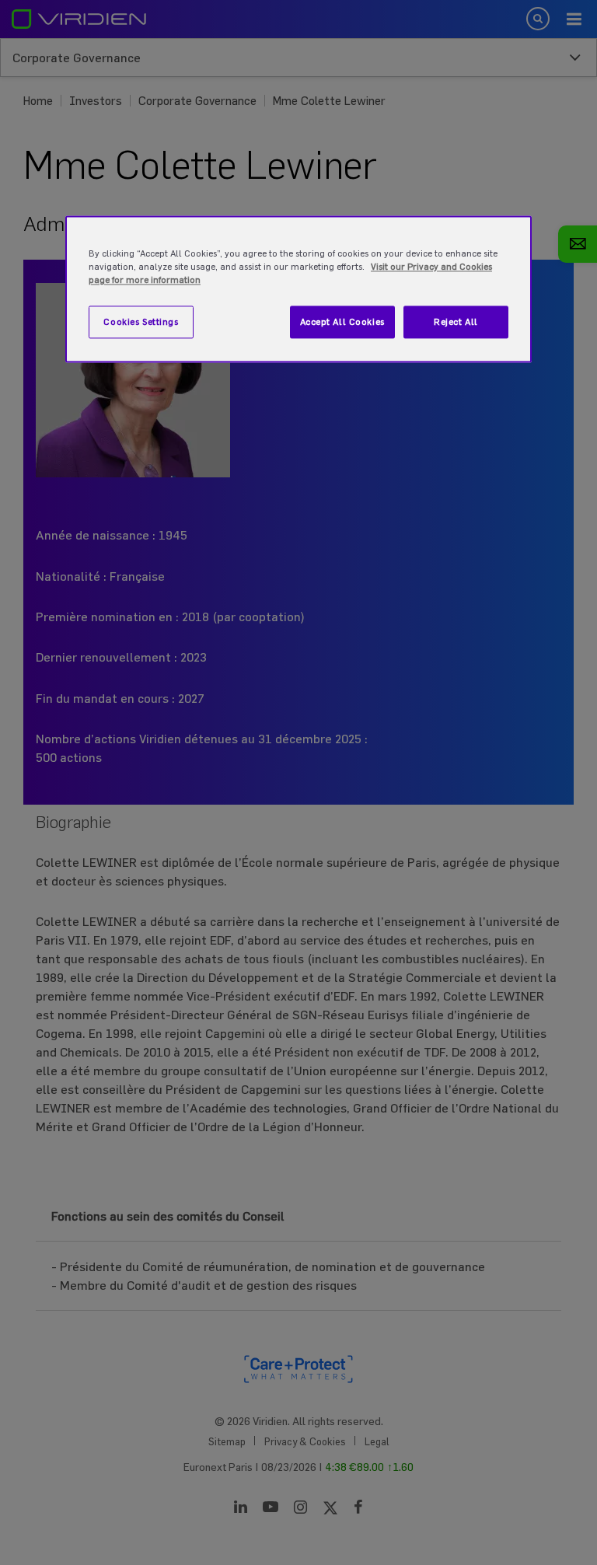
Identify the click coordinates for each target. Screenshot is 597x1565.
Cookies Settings (140, 322)
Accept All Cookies (342, 322)
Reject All (456, 322)
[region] (298, 288)
